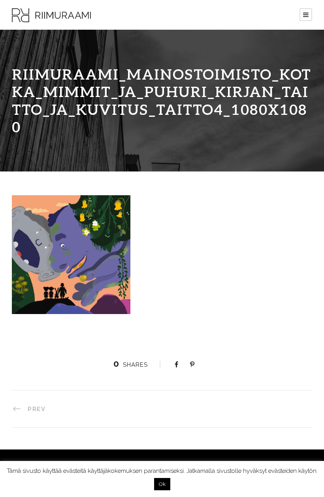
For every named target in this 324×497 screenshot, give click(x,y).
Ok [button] (162, 484)
